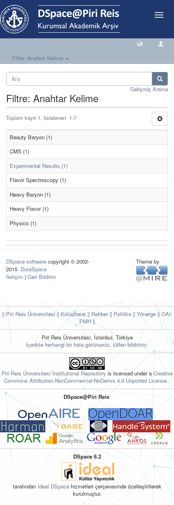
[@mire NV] (152, 273)
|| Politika (119, 314)
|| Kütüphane (70, 314)
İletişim (14, 277)
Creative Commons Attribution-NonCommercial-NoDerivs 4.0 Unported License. (88, 377)
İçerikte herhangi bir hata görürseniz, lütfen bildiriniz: (87, 344)
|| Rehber (97, 314)
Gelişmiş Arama (149, 89)
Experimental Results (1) (39, 166)
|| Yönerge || (145, 314)
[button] (140, 43)
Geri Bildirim (42, 277)
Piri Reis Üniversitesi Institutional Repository (54, 373)
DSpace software (26, 261)
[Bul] (160, 79)
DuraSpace (34, 269)
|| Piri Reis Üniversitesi (28, 314)
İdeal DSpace (53, 486)
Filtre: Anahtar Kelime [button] (38, 58)
